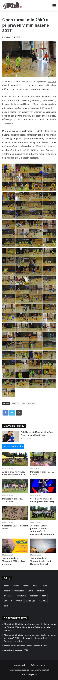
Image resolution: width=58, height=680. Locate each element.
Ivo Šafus (6, 37)
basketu (52, 81)
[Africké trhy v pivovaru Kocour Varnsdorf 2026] (15, 459)
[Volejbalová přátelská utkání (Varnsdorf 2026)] (43, 486)
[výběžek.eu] (12, 5)
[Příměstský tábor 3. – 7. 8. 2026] (43, 459)
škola (6, 606)
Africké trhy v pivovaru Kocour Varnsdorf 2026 (25, 646)
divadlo (16, 586)
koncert (7, 591)
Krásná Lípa (19, 591)
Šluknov (42, 601)
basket (6, 586)
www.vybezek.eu (21, 665)
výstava (19, 601)
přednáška (8, 596)
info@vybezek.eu (37, 665)
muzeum (40, 591)
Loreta (30, 591)
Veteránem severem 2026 (16, 650)
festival (26, 586)
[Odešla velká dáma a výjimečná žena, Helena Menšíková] (10, 436)
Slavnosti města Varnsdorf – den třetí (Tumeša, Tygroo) (40, 561)
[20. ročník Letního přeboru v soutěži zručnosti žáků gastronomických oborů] (43, 513)
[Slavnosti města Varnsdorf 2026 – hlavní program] (15, 546)
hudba (36, 586)
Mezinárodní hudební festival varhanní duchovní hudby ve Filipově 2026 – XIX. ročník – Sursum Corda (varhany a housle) (30, 638)
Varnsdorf (15, 403)
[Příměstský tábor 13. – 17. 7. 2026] (15, 486)
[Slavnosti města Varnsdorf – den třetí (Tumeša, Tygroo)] (43, 546)
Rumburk (34, 596)
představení (21, 596)
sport (23, 403)
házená (31, 403)
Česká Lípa (30, 601)
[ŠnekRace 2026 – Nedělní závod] (15, 513)
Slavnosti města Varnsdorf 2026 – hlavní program (14, 561)
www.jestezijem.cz (29, 675)
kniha (45, 586)
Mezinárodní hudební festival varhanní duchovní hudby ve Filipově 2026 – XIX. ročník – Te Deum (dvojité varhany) (30, 627)
